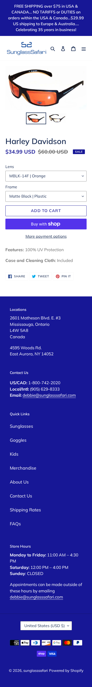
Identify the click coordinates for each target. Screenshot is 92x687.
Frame (11, 186)
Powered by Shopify (66, 670)
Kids (14, 454)
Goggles (18, 440)
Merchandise (23, 468)
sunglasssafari (35, 670)
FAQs (15, 524)
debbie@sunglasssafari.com (49, 395)
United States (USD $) (44, 625)
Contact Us (21, 496)
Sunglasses (21, 426)
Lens (9, 166)
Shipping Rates (25, 510)
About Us (19, 482)
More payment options (46, 236)
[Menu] (84, 48)
